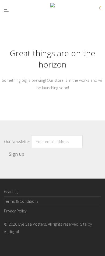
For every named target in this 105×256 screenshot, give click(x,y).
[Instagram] (14, 244)
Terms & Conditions (21, 201)
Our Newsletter (17, 141)
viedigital (11, 231)
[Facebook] (6, 244)
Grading (11, 191)
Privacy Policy (15, 211)
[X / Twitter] (23, 244)
